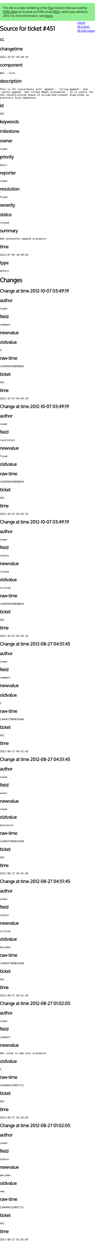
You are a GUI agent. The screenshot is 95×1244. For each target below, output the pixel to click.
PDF (56, 12)
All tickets (83, 27)
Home (49, 16)
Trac (50, 8)
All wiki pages (86, 31)
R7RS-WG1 (10, 12)
